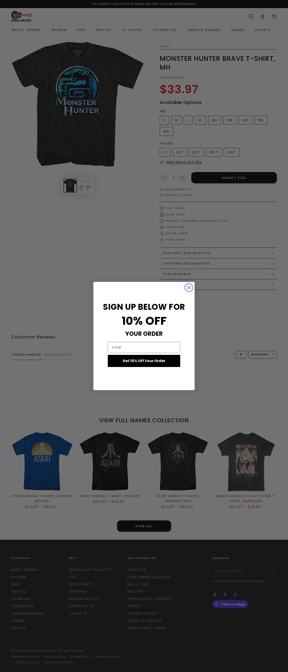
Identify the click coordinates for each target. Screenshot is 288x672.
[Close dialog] (189, 288)
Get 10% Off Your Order (144, 360)
